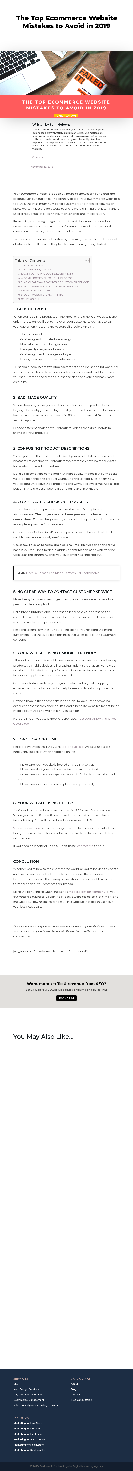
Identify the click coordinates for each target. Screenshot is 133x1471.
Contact (75, 1394)
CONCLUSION (30, 299)
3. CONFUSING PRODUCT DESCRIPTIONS (47, 273)
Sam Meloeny (60, 124)
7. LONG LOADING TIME (36, 290)
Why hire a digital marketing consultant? (38, 1405)
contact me (85, 845)
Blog (73, 1389)
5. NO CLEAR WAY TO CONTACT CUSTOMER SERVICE (55, 282)
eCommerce (38, 157)
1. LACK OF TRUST (31, 265)
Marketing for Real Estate (29, 1444)
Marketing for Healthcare (28, 1434)
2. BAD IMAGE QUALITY (36, 269)
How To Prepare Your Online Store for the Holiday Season (64, 1224)
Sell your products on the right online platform (55, 1328)
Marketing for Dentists (27, 1428)
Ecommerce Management (29, 1400)
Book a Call (66, 998)
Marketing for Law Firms (28, 1423)
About (74, 1383)
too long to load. (72, 746)
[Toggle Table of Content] (85, 260)
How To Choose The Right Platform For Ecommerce (63, 572)
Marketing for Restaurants (29, 1450)
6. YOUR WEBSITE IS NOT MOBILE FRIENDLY (50, 286)
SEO (16, 1383)
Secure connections (27, 828)
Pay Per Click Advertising (28, 1394)
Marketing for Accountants (29, 1439)
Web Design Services (26, 1389)
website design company (87, 891)
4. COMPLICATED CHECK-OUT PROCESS (46, 278)
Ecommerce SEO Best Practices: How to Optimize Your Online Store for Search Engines (62, 1121)
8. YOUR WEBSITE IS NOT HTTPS (42, 294)
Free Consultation (81, 1400)
